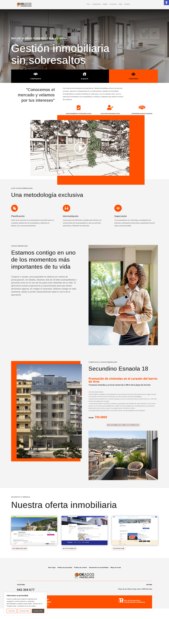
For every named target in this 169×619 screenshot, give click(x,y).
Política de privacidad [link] (65, 567)
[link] (166, 2)
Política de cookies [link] (80, 567)
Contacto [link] (127, 4)
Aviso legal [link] (51, 567)
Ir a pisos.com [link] (118, 548)
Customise (11, 611)
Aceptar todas (38, 611)
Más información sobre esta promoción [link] (123, 425)
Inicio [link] (88, 4)
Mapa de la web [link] (116, 567)
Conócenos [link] (113, 4)
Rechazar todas (24, 611)
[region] (25, 603)
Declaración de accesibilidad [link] (98, 567)
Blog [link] (120, 4)
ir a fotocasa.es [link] (69, 548)
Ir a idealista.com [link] (19, 548)
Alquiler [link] (105, 4)
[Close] (45, 594)
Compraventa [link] (96, 4)
